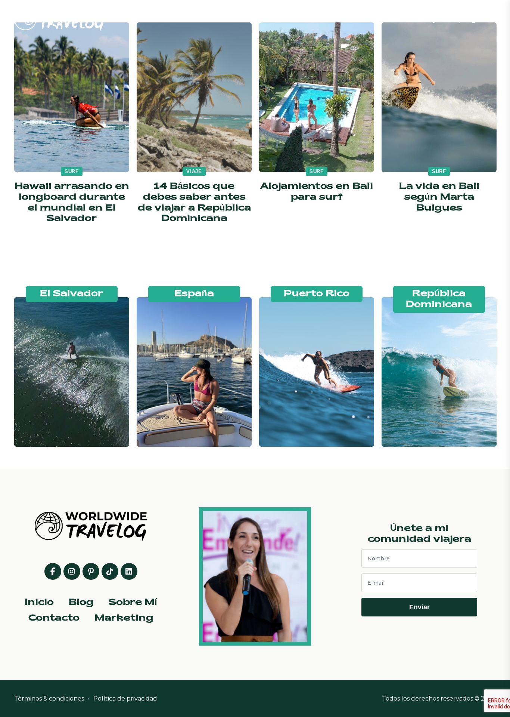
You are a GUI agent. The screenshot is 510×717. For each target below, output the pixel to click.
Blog (255, 18)
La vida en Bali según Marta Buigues (439, 197)
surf (72, 171)
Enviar (419, 607)
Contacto (342, 18)
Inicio (221, 18)
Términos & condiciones (49, 698)
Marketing (395, 18)
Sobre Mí (294, 18)
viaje (194, 171)
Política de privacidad (125, 698)
